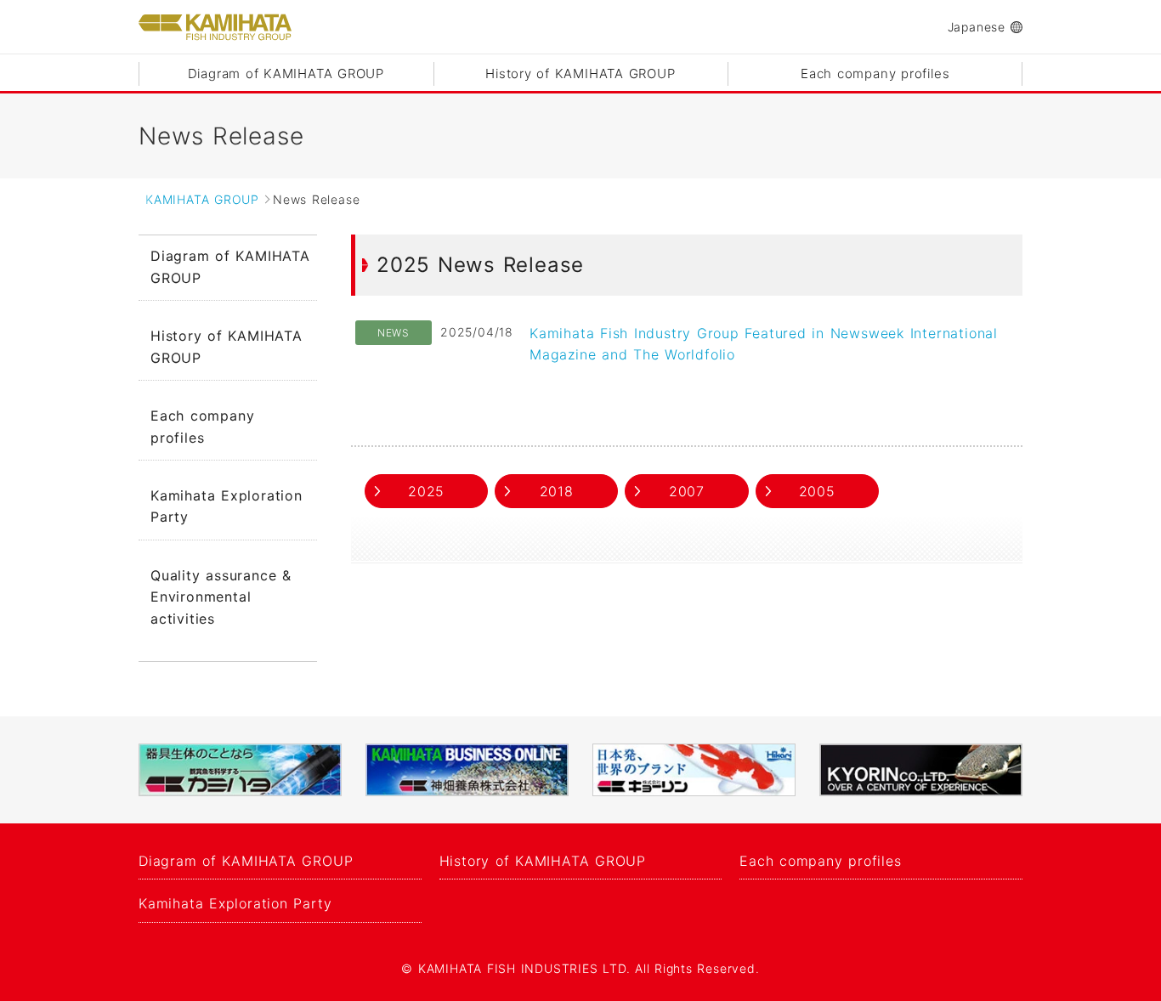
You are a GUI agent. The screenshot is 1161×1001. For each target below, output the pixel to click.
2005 (817, 491)
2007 (687, 491)
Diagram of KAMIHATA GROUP (286, 73)
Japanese (976, 27)
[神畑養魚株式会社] (240, 770)
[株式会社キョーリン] (694, 770)
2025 (426, 491)
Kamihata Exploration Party (226, 506)
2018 (557, 491)
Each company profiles (875, 73)
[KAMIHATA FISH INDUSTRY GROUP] (215, 28)
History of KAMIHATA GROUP (580, 73)
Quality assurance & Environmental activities (221, 597)
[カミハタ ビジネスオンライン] (467, 770)
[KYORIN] (920, 770)
